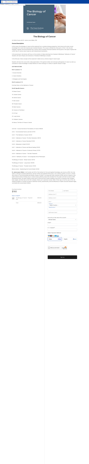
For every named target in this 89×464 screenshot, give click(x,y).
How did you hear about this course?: (57, 217)
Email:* (49, 222)
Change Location (4, 4)
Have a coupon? (16, 195)
